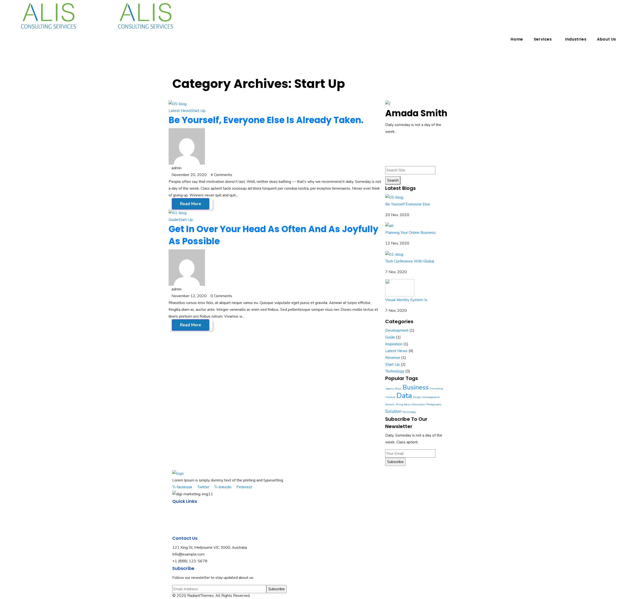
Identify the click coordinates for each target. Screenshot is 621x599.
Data (404, 395)
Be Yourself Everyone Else (407, 204)
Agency (389, 388)
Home (517, 39)
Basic (398, 388)
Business (416, 387)
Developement (431, 397)
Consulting (436, 388)
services (179, 524)
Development (397, 330)
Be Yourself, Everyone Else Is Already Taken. (266, 120)
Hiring (399, 404)
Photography (433, 404)
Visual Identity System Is (406, 300)
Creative (390, 397)
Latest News (180, 110)
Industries (575, 39)
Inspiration (393, 344)
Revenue (392, 357)
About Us (606, 39)
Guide (173, 219)
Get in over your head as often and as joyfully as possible (273, 235)
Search (393, 180)
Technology (394, 371)
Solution (393, 411)
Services (543, 39)
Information (418, 404)
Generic (390, 404)
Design (417, 397)
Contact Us (181, 531)
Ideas (407, 404)
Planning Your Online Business (410, 232)
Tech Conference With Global (409, 261)
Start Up (198, 110)
